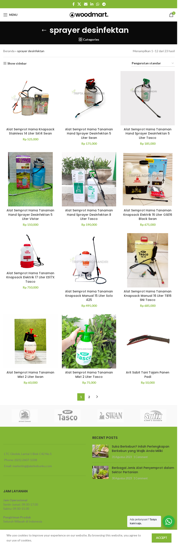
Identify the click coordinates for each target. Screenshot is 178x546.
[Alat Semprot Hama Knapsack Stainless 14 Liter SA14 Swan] (30, 98)
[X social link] (79, 4)
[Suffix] (153, 416)
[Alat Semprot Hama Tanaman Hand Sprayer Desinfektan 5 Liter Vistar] (30, 179)
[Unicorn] (24, 416)
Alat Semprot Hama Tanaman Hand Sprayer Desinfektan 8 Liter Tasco (89, 214)
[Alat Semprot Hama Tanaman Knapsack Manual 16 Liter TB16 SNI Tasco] (147, 260)
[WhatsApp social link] (98, 4)
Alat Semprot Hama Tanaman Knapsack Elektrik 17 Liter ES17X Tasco (30, 277)
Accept (161, 537)
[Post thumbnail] (100, 452)
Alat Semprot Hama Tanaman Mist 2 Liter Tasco (89, 374)
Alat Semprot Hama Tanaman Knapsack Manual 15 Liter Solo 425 (89, 295)
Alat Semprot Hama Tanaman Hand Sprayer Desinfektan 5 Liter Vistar (30, 214)
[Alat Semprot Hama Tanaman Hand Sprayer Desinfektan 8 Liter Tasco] (89, 179)
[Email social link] (85, 4)
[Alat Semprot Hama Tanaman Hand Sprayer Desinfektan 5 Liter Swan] (89, 98)
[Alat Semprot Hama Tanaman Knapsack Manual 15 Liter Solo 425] (89, 260)
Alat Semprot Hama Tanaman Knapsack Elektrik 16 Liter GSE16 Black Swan (147, 214)
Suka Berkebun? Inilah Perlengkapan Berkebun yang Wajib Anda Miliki (140, 448)
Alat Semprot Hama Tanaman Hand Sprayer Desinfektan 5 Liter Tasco (147, 133)
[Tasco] (67, 416)
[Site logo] (89, 14)
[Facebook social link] (73, 4)
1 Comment (141, 457)
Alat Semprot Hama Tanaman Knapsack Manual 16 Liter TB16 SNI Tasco (147, 295)
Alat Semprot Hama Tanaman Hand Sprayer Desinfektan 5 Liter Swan (89, 133)
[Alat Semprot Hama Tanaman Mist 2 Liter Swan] (30, 341)
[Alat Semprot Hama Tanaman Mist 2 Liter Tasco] (89, 341)
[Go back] (44, 30)
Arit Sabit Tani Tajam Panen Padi (147, 374)
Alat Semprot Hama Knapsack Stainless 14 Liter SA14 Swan (30, 131)
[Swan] (110, 416)
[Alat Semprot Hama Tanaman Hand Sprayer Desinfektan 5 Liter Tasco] (147, 98)
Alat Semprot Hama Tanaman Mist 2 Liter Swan (30, 374)
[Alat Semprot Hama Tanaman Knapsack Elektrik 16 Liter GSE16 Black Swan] (147, 179)
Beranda (9, 51)
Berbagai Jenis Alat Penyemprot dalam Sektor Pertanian (143, 470)
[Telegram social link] (104, 4)
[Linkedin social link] (92, 4)
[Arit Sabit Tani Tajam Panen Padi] (147, 341)
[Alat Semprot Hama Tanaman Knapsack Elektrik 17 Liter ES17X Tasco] (30, 251)
